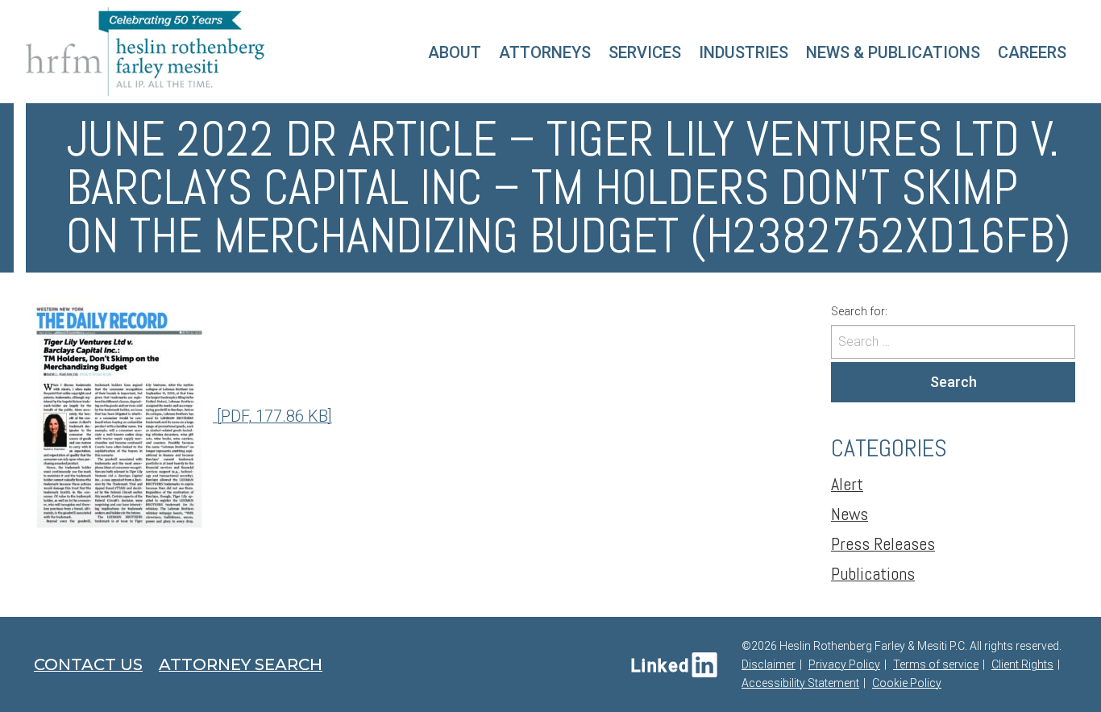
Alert (847, 484)
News (849, 513)
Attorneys (545, 52)
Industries (743, 52)
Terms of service (935, 664)
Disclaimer (769, 664)
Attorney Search (240, 664)
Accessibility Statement (800, 683)
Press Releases (883, 543)
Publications (873, 573)
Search (953, 381)
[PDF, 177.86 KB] (272, 416)
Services (645, 52)
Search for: (859, 311)
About (454, 52)
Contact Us (88, 664)
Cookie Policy (906, 683)
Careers (1032, 52)
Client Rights (1022, 664)
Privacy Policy (844, 664)
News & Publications (893, 52)
